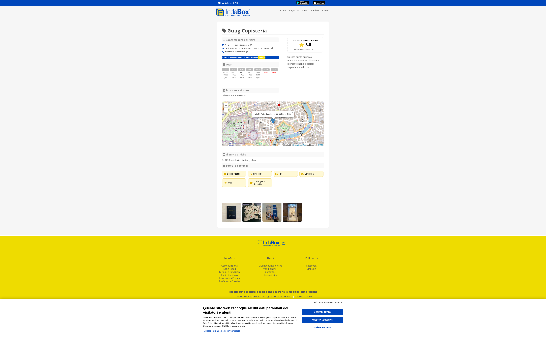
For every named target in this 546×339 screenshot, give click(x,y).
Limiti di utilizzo (229, 275)
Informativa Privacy (229, 278)
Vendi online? (270, 268)
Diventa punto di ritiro (270, 265)
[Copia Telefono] (247, 52)
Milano (248, 296)
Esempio (261, 58)
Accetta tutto (322, 312)
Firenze (278, 296)
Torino (238, 296)
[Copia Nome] (251, 45)
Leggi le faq (229, 268)
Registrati (294, 10)
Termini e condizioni (229, 272)
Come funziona (229, 265)
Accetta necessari (322, 320)
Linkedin (311, 268)
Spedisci (315, 10)
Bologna (267, 296)
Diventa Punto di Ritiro (230, 3)
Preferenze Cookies (229, 281)
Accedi (283, 10)
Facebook (311, 265)
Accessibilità (270, 275)
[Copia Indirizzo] (272, 48)
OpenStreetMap (299, 145)
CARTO (320, 145)
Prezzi (325, 10)
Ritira (304, 10)
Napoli (298, 296)
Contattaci (270, 272)
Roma (257, 296)
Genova (288, 296)
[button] (273, 121)
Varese (308, 296)
